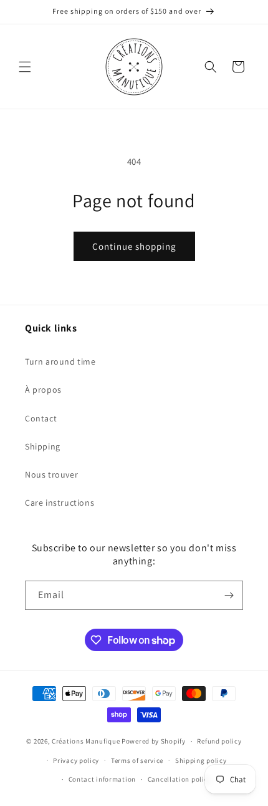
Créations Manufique (86, 741)
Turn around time (60, 361)
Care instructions (59, 502)
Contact (41, 418)
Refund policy (219, 741)
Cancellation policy (179, 779)
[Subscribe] (228, 595)
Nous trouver (51, 474)
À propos (43, 389)
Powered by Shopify (154, 741)
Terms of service (137, 760)
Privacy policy (76, 760)
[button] (25, 67)
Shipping (42, 446)
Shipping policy (201, 760)
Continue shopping (134, 246)
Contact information (102, 779)
